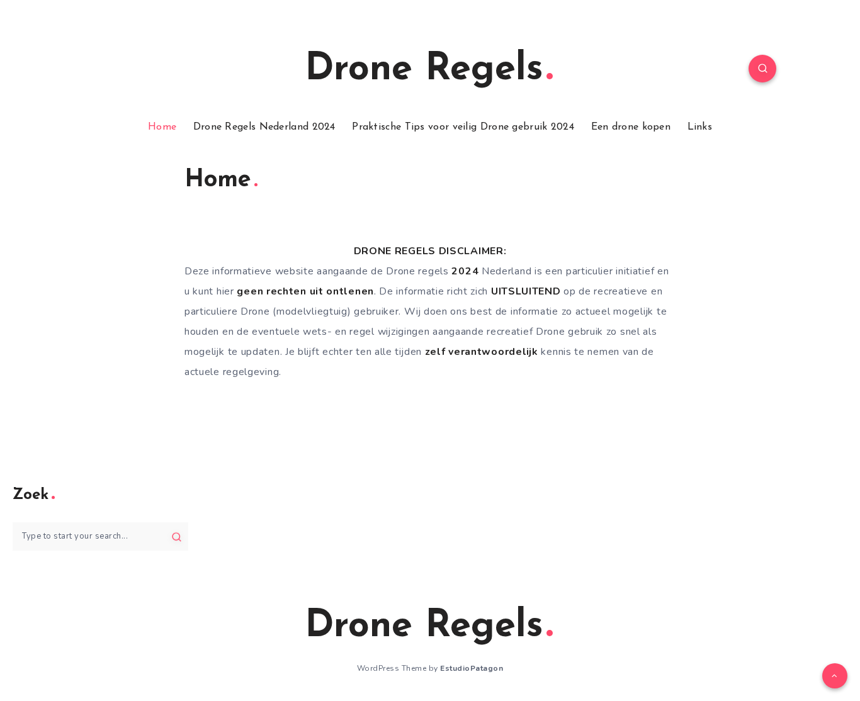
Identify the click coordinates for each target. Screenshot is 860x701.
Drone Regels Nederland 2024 (264, 127)
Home (162, 127)
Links (700, 127)
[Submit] (176, 536)
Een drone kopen (631, 127)
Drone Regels (424, 70)
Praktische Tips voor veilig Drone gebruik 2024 (463, 127)
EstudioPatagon (471, 668)
